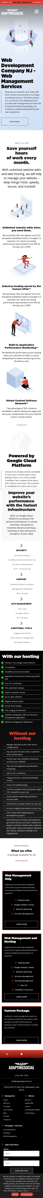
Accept (15, 1194)
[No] (39, 1185)
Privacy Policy (35, 1191)
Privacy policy (26, 1194)
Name (6, 1149)
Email (6, 1159)
